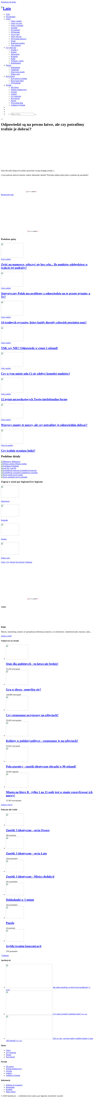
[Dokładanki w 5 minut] (15, 894)
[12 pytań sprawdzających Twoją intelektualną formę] (12, 392)
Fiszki (13, 41)
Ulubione (5, 955)
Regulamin (10, 1087)
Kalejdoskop (16, 63)
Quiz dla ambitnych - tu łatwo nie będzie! (32, 663)
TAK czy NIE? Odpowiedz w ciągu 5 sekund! (29, 348)
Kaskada (14, 56)
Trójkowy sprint (17, 61)
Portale (8, 85)
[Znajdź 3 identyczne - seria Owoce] (15, 825)
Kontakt (9, 1089)
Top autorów (16, 45)
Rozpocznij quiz (7, 195)
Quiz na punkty (7, 445)
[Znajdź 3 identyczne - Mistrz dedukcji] (15, 871)
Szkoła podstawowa (19, 90)
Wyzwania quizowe (18, 39)
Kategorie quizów (18, 43)
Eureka (13, 52)
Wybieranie (15, 32)
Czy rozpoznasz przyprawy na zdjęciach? (32, 715)
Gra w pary (15, 34)
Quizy (8, 19)
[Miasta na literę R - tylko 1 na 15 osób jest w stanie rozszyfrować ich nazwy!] (17, 787)
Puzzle (8, 65)
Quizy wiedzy (16, 21)
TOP (8, 14)
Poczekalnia (10, 17)
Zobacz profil (6, 636)
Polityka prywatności (14, 1085)
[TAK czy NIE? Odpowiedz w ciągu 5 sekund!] (12, 341)
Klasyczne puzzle (18, 72)
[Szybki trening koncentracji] (15, 941)
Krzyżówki (10, 76)
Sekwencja (15, 54)
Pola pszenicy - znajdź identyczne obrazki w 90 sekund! (41, 766)
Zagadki (14, 28)
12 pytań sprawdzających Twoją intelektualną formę (34, 399)
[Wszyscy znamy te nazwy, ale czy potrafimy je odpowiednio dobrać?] (12, 417)
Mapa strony (11, 1092)
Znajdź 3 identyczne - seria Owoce (28, 830)
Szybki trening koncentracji (23, 946)
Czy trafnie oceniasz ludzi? (18, 450)
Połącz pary (15, 74)
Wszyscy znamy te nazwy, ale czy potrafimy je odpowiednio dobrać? (44, 425)
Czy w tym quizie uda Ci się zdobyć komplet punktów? (35, 373)
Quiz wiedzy (6, 259)
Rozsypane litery (17, 81)
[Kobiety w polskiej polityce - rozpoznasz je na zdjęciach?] (17, 736)
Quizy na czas (16, 23)
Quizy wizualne (17, 25)
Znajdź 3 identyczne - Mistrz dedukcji (30, 876)
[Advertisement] (47, 184)
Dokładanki (15, 67)
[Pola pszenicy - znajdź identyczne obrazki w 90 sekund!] (17, 761)
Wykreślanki (16, 83)
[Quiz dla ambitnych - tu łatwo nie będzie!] (17, 659)
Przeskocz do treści (8, 2)
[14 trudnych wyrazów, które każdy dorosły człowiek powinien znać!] (12, 315)
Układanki (15, 70)
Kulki (13, 59)
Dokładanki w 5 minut (20, 899)
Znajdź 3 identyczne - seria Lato (26, 853)
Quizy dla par (16, 36)
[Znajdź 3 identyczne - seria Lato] (15, 848)
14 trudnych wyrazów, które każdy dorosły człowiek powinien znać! (44, 322)
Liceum (14, 92)
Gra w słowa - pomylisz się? (23, 689)
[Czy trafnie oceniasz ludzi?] (12, 443)
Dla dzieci (15, 87)
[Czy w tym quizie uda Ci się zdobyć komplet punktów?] (12, 366)
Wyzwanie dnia (17, 103)
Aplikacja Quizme (18, 105)
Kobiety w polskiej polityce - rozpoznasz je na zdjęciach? (42, 740)
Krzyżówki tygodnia (19, 78)
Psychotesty (15, 30)
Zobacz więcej (6, 805)
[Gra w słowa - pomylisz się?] (17, 684)
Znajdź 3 (14, 50)
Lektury (14, 94)
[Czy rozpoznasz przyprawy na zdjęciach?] (17, 710)
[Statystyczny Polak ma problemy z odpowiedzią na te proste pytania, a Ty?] (12, 286)
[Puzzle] (15, 918)
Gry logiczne (11, 48)
